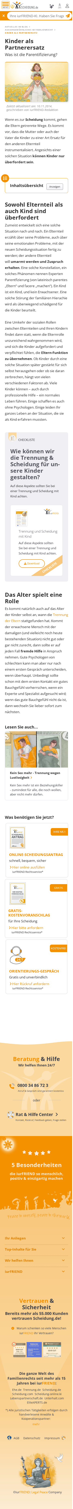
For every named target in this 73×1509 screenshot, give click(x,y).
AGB (16, 1438)
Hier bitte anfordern (27, 928)
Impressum (52, 1438)
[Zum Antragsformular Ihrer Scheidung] (17, 847)
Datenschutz (31, 1438)
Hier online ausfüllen (28, 867)
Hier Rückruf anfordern (30, 984)
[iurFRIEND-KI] (49, 6)
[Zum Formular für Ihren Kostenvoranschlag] (17, 903)
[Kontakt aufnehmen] (56, 6)
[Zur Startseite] (26, 6)
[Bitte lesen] (12, 7)
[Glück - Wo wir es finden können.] (63, 1437)
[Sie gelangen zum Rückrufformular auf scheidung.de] (17, 964)
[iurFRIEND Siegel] (18, 1349)
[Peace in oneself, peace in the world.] (8, 1144)
